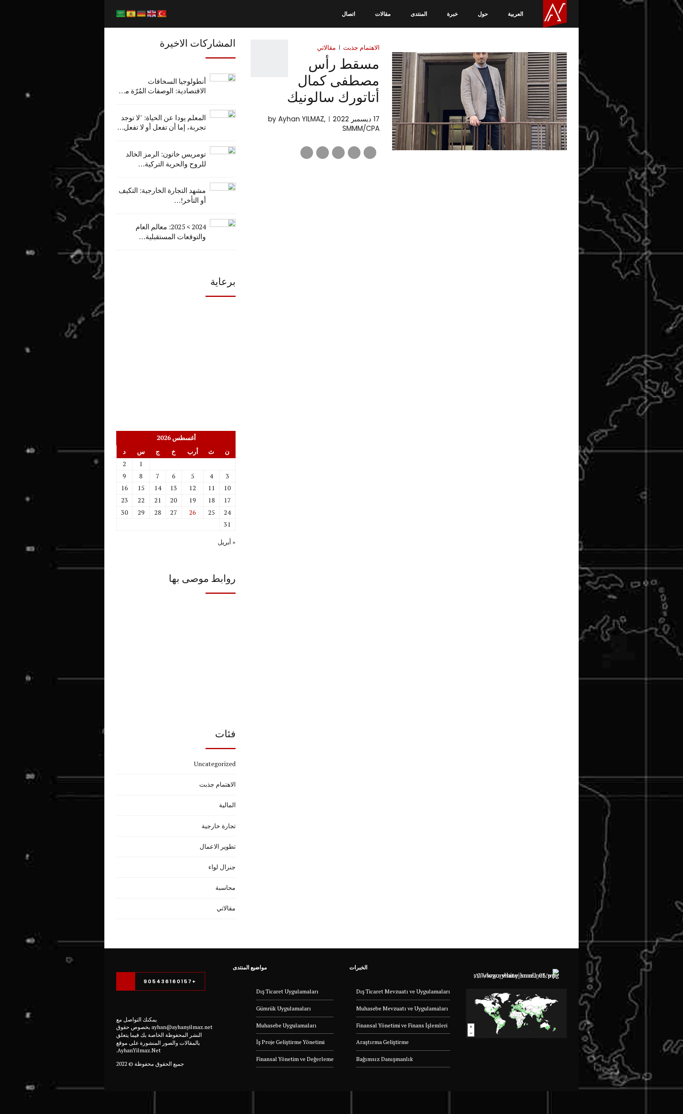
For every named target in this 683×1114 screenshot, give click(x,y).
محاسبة (225, 887)
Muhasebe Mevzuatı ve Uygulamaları (402, 1008)
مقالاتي (326, 47)
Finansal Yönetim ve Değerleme (295, 1059)
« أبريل (227, 542)
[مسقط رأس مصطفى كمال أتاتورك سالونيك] (479, 101)
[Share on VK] (322, 152)
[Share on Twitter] (354, 152)
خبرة (452, 14)
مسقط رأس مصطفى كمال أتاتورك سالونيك (333, 80)
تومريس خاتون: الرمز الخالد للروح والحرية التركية (166, 158)
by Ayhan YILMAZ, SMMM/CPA (323, 123)
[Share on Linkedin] (338, 152)
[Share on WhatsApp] (306, 152)
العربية (515, 14)
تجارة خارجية (219, 825)
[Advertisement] (176, 356)
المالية (227, 805)
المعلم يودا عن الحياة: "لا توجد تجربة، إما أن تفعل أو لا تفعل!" (162, 122)
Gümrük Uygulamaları (283, 1008)
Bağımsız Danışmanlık (384, 1059)
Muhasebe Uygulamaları (286, 1025)
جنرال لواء (222, 867)
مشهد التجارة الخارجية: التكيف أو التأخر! (162, 195)
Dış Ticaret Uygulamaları (287, 991)
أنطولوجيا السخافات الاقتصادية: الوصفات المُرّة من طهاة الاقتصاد (163, 86)
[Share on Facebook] (370, 152)
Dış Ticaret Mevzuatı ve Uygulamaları (403, 991)
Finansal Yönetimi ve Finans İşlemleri (401, 1025)
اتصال (348, 14)
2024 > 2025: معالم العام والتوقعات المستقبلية (171, 231)
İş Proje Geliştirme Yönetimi (290, 1042)
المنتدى (419, 14)
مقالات (383, 14)
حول (483, 14)
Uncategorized (215, 763)
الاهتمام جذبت (361, 47)
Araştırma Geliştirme (382, 1042)
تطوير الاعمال (218, 846)
